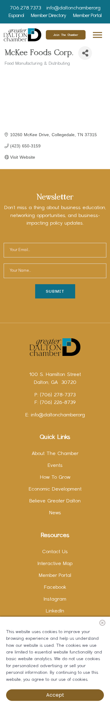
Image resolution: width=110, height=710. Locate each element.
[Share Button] (85, 53)
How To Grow (55, 477)
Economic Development (55, 489)
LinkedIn (55, 611)
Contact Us (55, 552)
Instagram (55, 599)
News (55, 513)
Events (55, 465)
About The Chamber (55, 453)
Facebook (55, 587)
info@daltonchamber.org (73, 8)
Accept (55, 694)
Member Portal (87, 15)
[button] (97, 34)
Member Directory (48, 15)
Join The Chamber (65, 34)
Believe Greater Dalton (55, 501)
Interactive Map (55, 563)
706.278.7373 (25, 8)
